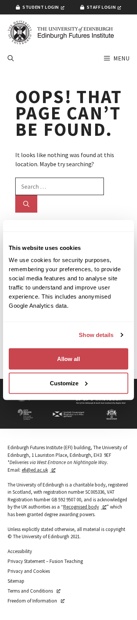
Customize (64, 383)
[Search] (26, 204)
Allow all (68, 358)
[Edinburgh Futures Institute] (61, 32)
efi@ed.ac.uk (35, 470)
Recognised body (81, 507)
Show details (96, 335)
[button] (10, 58)
